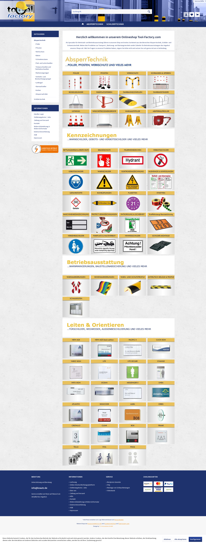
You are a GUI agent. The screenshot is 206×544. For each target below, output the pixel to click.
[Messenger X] (132, 391)
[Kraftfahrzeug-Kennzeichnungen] (161, 222)
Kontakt (37, 123)
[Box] (132, 434)
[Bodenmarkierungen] (104, 285)
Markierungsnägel (42, 73)
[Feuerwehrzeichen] (132, 158)
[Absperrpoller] (76, 80)
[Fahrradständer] (161, 99)
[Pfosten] (104, 80)
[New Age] (76, 348)
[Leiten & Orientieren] (118, 327)
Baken (38, 55)
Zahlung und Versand (41, 120)
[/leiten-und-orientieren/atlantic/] (76, 412)
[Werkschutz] (132, 80)
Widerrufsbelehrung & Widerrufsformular (42, 127)
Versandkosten (119, 520)
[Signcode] (104, 412)
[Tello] (76, 455)
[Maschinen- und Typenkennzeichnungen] (76, 222)
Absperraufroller (42, 94)
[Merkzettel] (191, 14)
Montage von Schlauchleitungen (118, 488)
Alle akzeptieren (180, 539)
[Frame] (161, 434)
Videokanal (111, 490)
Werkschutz (40, 52)
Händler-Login (39, 114)
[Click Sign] (161, 348)
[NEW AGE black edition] (104, 348)
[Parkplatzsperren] (104, 99)
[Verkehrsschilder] (76, 244)
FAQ (108, 485)
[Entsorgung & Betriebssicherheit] (132, 222)
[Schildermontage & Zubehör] (161, 244)
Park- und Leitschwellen (44, 63)
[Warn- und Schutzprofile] (132, 285)
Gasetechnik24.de (110, 523)
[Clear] (104, 434)
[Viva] (104, 455)
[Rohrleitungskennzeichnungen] (104, 201)
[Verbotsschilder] (161, 158)
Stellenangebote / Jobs (42, 117)
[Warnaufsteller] (132, 118)
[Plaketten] (132, 201)
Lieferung (73, 482)
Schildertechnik (39, 99)
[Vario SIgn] (76, 369)
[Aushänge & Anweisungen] (161, 180)
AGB (35, 135)
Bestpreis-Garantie (114, 482)
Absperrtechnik (39, 40)
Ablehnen (167, 539)
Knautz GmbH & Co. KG (94, 523)
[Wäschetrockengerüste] (104, 118)
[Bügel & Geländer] (76, 99)
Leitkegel (39, 83)
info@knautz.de (39, 487)
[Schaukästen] (76, 307)
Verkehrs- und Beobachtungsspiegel (43, 78)
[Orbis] (161, 412)
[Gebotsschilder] (76, 180)
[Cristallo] (76, 434)
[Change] (161, 369)
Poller (38, 44)
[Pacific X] (132, 348)
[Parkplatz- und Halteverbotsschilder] (104, 244)
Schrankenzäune (42, 59)
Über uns (73, 490)
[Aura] (132, 412)
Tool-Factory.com (124, 523)
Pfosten (39, 48)
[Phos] (132, 455)
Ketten (38, 90)
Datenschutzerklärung (42, 132)
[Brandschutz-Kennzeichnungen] (104, 158)
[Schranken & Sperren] (161, 80)
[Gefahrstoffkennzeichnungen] (76, 201)
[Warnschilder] (104, 180)
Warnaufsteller (41, 86)
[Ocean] (104, 391)
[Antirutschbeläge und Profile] (161, 285)
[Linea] (161, 391)
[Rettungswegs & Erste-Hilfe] (76, 158)
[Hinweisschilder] (132, 244)
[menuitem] (197, 14)
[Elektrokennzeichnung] (132, 180)
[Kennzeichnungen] (118, 138)
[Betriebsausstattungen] (118, 265)
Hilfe (71, 496)
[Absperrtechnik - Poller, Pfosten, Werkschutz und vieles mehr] (118, 61)
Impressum (38, 138)
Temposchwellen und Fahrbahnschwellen (43, 68)
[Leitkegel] (76, 118)
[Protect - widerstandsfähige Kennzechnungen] (104, 222)
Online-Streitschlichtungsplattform (82, 485)
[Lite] (104, 369)
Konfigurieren (195, 539)
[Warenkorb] (197, 14)
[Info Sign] (76, 391)
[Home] (83, 24)
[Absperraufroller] (161, 118)
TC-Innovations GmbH (106, 526)
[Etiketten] (161, 201)
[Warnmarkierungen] (76, 285)
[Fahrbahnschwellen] (132, 99)
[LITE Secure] (132, 369)
